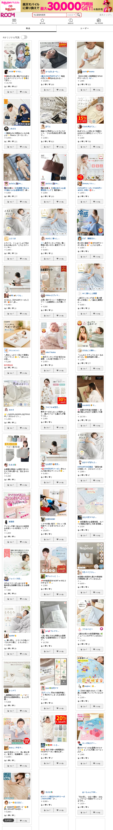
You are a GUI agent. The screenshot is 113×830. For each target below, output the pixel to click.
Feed (14, 21)
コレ (11, 92)
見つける (42, 21)
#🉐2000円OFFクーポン (50, 469)
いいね (24, 92)
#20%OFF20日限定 (85, 467)
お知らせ (70, 21)
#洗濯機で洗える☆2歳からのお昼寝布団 (16, 189)
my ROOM (99, 21)
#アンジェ (47, 693)
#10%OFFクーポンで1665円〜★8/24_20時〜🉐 (90, 189)
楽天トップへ (105, 15)
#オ (90, 78)
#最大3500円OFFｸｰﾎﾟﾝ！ (51, 76)
